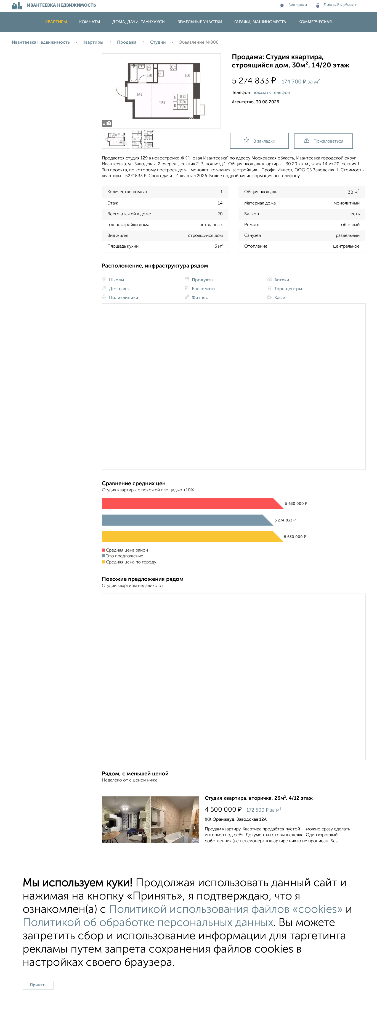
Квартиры (56, 22)
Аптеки (281, 280)
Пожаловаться (328, 141)
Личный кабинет (340, 5)
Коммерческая (315, 22)
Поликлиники (123, 298)
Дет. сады (118, 289)
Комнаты (89, 22)
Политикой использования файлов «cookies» (226, 909)
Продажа (127, 42)
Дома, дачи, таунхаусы (139, 22)
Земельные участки (200, 22)
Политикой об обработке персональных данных (148, 923)
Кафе (279, 298)
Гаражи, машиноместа (260, 22)
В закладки (264, 141)
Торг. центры (287, 289)
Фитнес (199, 298)
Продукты (202, 280)
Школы (116, 280)
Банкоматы (203, 289)
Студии (158, 42)
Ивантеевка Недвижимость (41, 42)
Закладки (297, 5)
